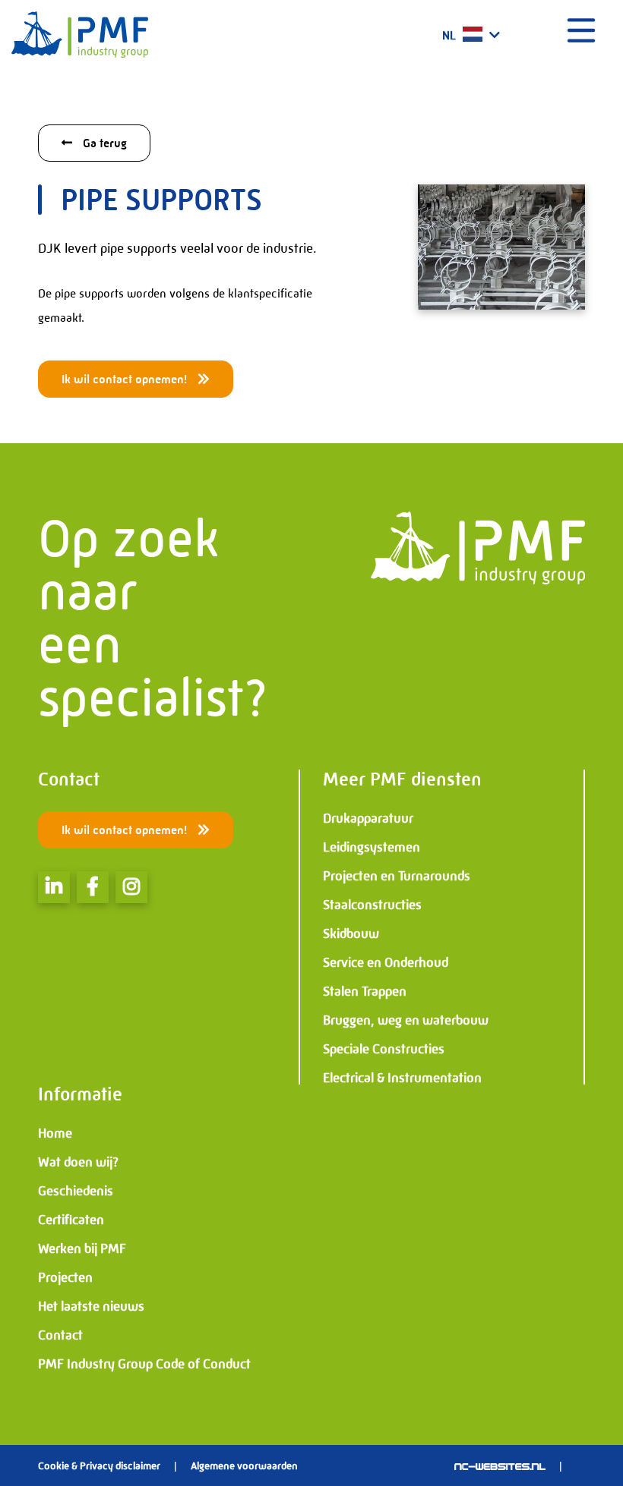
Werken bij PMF (82, 1248)
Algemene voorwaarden (244, 1465)
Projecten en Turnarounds (396, 876)
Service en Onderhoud (385, 962)
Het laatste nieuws (91, 1306)
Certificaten (71, 1219)
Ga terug (103, 143)
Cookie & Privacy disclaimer (99, 1465)
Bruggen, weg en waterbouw (406, 1020)
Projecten (65, 1277)
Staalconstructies (372, 904)
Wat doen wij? (78, 1162)
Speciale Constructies (383, 1049)
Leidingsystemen (371, 847)
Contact (60, 1335)
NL (450, 35)
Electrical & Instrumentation (402, 1078)
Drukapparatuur (368, 818)
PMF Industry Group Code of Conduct (144, 1364)
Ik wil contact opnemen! (126, 379)
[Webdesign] (500, 1465)
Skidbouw (351, 933)
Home (55, 1133)
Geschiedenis (75, 1191)
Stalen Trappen (364, 991)
